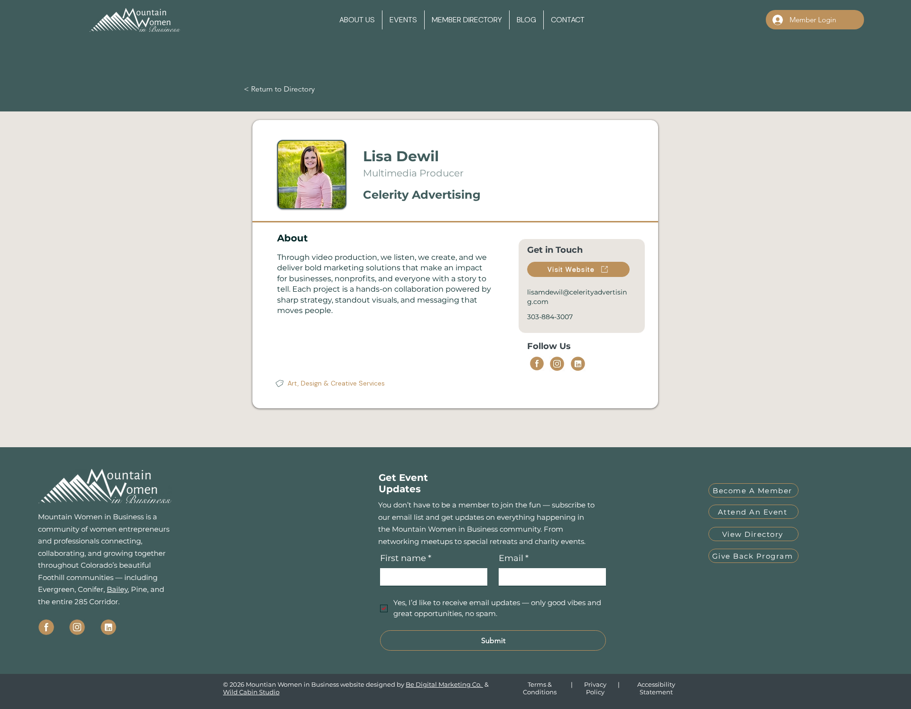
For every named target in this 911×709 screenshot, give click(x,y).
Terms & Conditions (540, 688)
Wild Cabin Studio (251, 692)
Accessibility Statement (656, 688)
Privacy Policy (595, 688)
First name (405, 558)
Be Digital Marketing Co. (444, 684)
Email (514, 558)
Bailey (117, 589)
